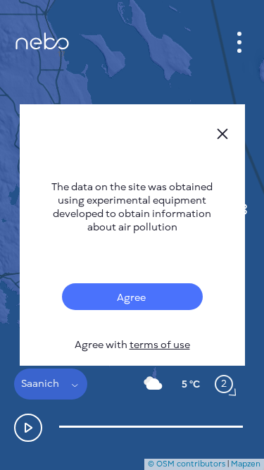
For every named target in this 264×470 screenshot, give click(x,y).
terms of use (160, 345)
